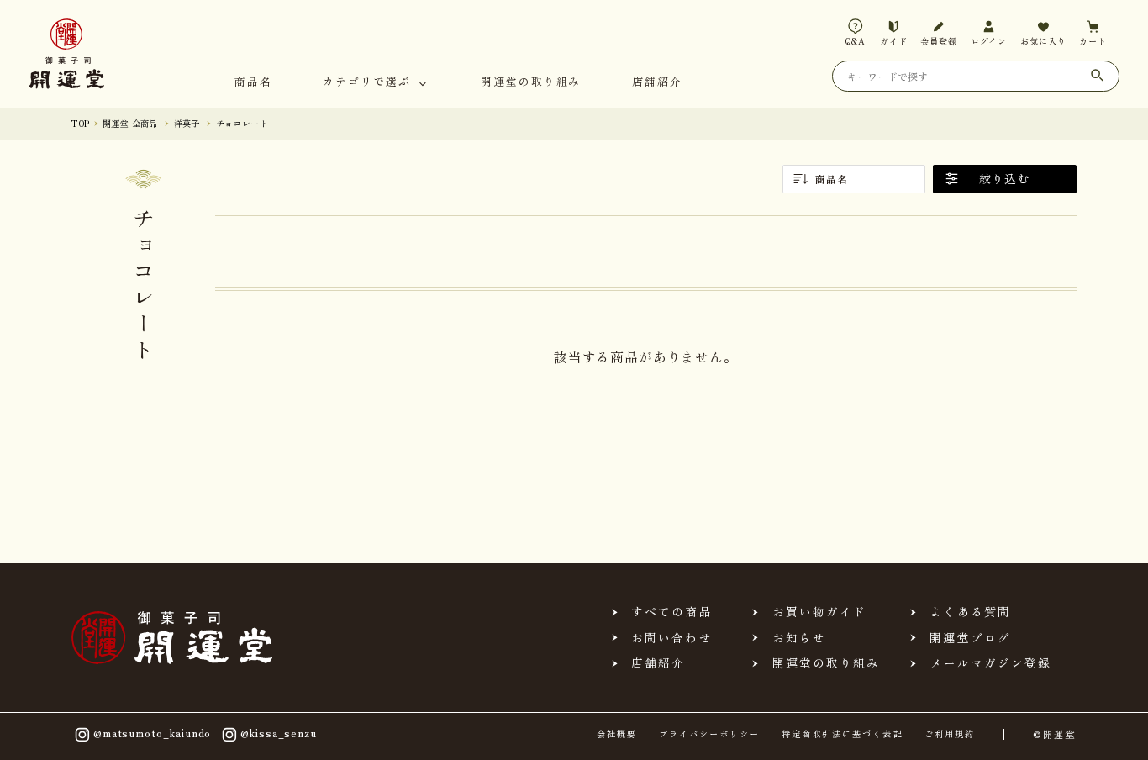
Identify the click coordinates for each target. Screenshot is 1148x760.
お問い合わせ (671, 638)
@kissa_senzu (278, 733)
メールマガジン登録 (990, 663)
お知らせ (799, 638)
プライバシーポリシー (710, 734)
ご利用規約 (949, 734)
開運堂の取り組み (531, 83)
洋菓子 (187, 123)
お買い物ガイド (819, 612)
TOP (80, 123)
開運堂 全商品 (130, 123)
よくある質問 (969, 612)
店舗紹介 (657, 83)
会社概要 (617, 734)
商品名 (253, 83)
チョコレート (242, 123)
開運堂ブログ (969, 638)
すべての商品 (671, 612)
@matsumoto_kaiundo (152, 733)
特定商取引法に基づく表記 (842, 734)
